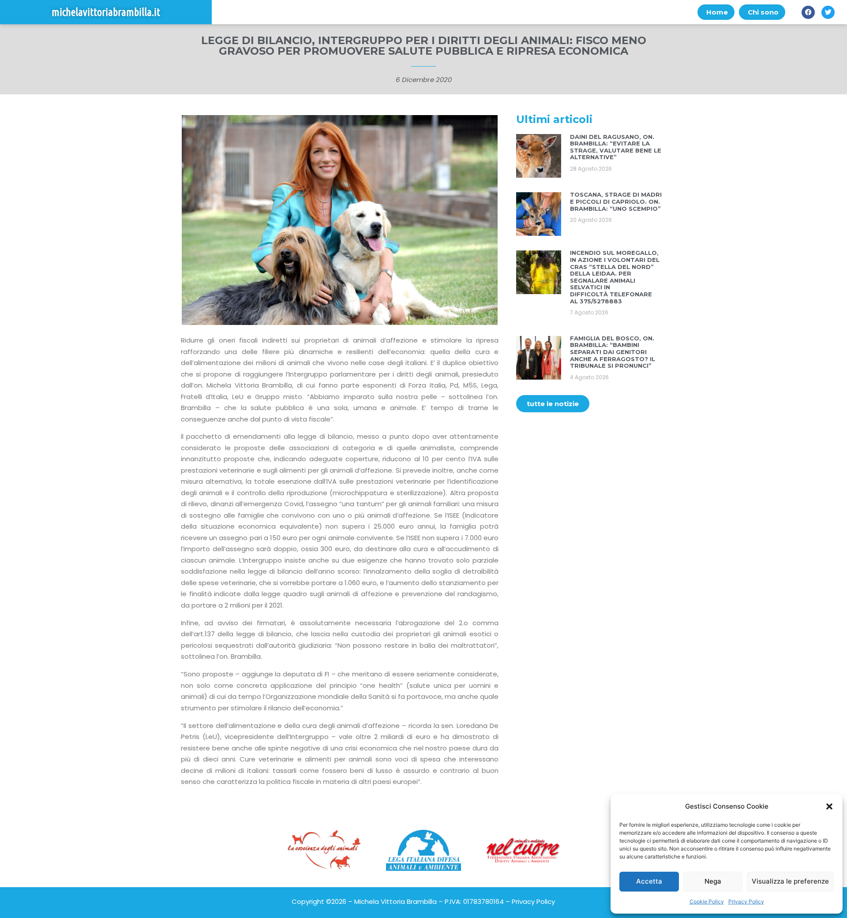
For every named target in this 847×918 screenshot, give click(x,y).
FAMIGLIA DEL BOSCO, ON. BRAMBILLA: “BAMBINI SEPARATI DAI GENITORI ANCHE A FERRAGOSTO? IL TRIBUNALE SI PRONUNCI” (612, 352)
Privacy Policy (746, 901)
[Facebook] (808, 12)
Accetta (649, 881)
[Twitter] (828, 12)
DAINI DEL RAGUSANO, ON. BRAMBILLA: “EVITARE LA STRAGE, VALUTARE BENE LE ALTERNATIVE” (615, 147)
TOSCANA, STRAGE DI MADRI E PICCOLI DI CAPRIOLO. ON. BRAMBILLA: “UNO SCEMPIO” (616, 201)
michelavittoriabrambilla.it (106, 12)
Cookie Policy (707, 901)
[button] (829, 806)
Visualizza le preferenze (790, 881)
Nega (713, 881)
